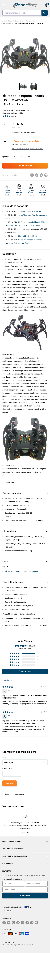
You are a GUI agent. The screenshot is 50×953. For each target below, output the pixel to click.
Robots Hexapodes (7, 23)
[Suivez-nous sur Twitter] (8, 922)
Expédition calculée (19, 132)
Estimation (9, 783)
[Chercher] (45, 13)
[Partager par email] (46, 175)
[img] (7, 687)
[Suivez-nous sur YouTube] (22, 922)
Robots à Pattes (31, 21)
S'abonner (25, 896)
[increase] (29, 156)
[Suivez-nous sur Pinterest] (18, 922)
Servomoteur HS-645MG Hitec (29, 211)
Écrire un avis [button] (25, 671)
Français (8, 911)
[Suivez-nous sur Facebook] (4, 922)
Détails (7, 195)
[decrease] (14, 156)
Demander (31, 195)
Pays (4, 757)
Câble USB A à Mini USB (27, 236)
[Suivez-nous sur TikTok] (27, 922)
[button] (7, 116)
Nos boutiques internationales (12, 907)
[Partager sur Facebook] (32, 175)
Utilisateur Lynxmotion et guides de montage (22, 571)
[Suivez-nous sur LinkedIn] (31, 922)
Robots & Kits (19, 21)
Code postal (7, 768)
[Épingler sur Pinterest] (36, 175)
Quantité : (6, 157)
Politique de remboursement (13, 794)
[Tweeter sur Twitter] (41, 175)
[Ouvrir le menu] (3, 5)
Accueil (3, 21)
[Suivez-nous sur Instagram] (13, 922)
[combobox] (22, 13)
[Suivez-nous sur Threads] (36, 922)
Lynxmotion (7, 110)
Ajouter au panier (25, 165)
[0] (45, 5)
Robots (10, 21)
